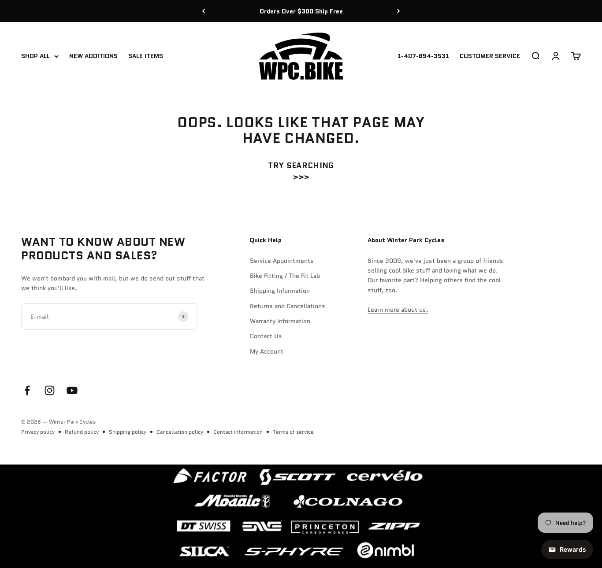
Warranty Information (280, 321)
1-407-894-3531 (423, 56)
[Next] (398, 11)
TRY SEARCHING (301, 165)
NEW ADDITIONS (93, 56)
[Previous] (203, 11)
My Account (266, 351)
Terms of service (293, 431)
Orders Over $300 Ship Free (301, 11)
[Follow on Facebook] (27, 390)
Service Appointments (282, 260)
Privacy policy (38, 431)
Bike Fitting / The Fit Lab (285, 275)
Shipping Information (280, 290)
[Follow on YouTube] (72, 390)
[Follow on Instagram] (50, 390)
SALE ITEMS (145, 56)
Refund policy (82, 431)
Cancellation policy (179, 431)
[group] (301, 516)
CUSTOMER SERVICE (490, 56)
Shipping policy (127, 431)
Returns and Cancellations (287, 306)
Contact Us (266, 336)
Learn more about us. (398, 309)
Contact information (238, 431)
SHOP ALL (35, 56)
